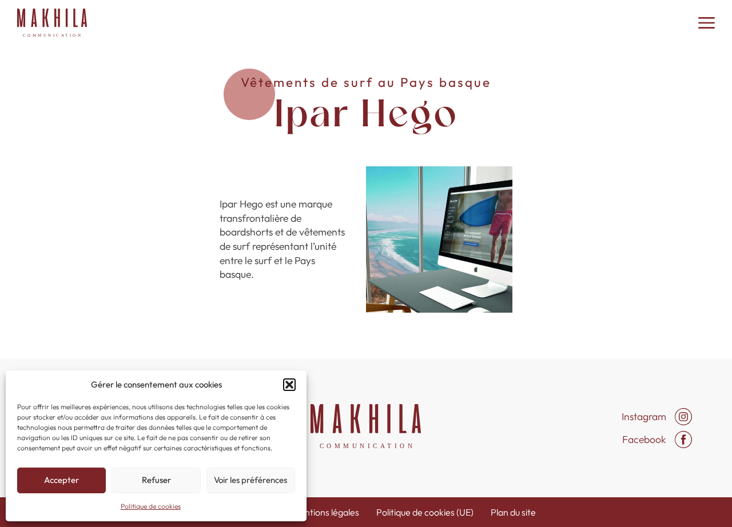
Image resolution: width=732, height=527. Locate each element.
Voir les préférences (250, 479)
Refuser (156, 479)
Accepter (61, 479)
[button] (289, 384)
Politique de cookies (151, 506)
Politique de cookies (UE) (425, 512)
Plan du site (513, 512)
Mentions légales (325, 512)
